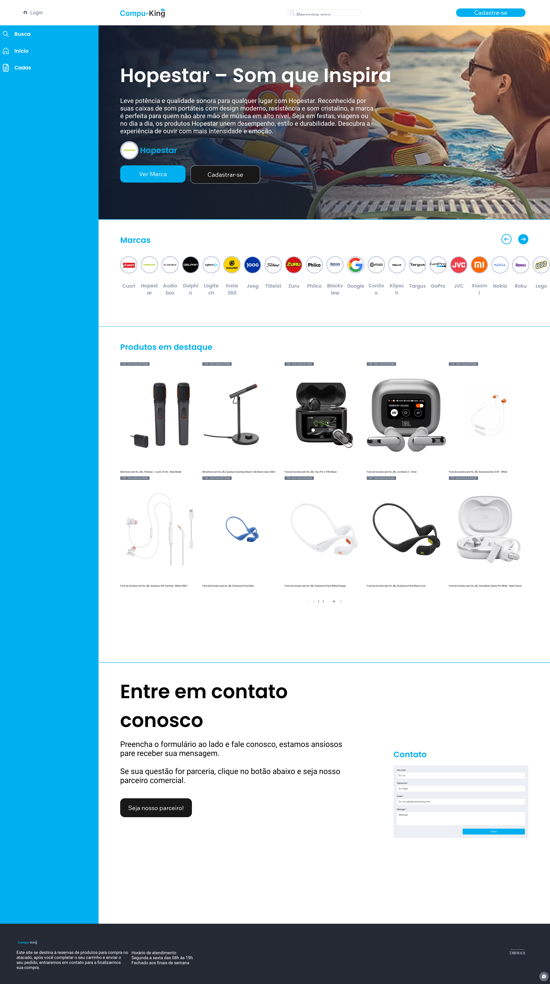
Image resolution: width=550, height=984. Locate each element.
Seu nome (401, 770)
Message (401, 809)
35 (334, 601)
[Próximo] (544, 216)
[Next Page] (341, 601)
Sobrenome (402, 783)
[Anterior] (533, 216)
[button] (491, 12)
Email (400, 796)
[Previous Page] (307, 601)
